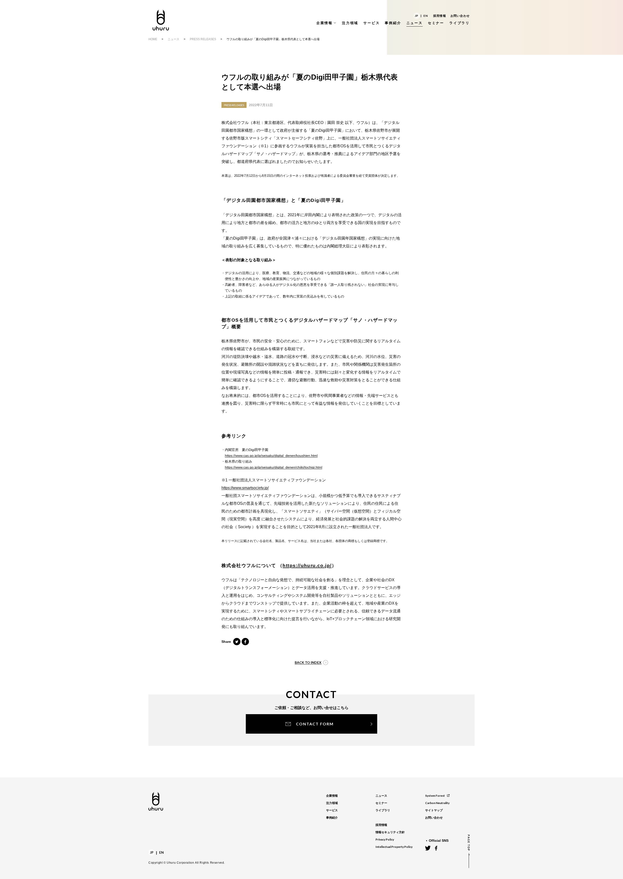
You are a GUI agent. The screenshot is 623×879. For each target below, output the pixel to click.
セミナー (381, 803)
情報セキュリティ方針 (390, 832)
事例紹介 (332, 817)
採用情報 (439, 16)
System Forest (435, 795)
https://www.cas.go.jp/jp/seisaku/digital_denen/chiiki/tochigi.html (273, 467)
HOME (152, 39)
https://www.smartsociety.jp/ (245, 488)
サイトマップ (434, 810)
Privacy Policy (385, 839)
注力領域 (332, 803)
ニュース (173, 39)
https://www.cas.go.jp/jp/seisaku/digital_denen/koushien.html (271, 456)
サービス (332, 810)
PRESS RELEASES (203, 39)
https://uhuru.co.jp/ (307, 565)
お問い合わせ (460, 16)
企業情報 (332, 795)
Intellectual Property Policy (394, 847)
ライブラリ (383, 810)
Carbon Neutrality (437, 803)
